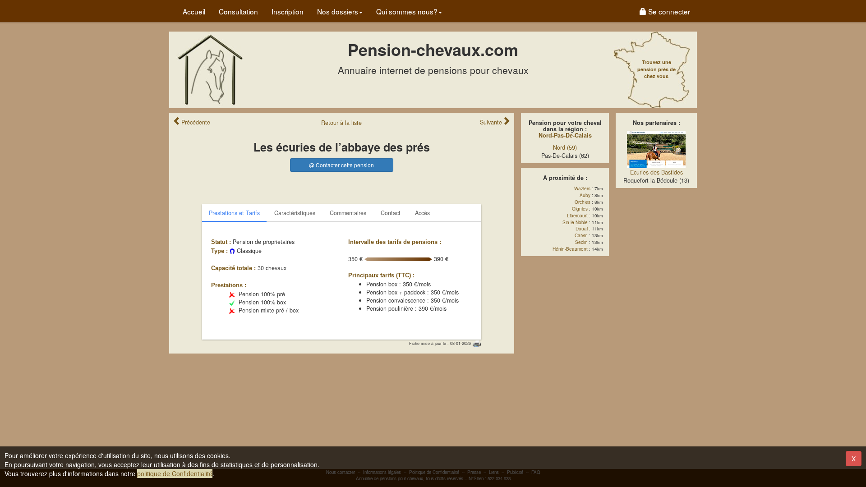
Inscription (288, 11)
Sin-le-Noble (575, 222)
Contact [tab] (391, 213)
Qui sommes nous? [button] (407, 11)
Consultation (238, 11)
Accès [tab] (422, 213)
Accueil (194, 11)
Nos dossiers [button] (337, 11)
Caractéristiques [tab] (294, 213)
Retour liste (341, 123)
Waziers (582, 188)
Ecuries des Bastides (656, 172)
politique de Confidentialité (174, 473)
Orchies (582, 202)
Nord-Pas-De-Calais (565, 135)
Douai (582, 228)
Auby (585, 195)
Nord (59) (565, 147)
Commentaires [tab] (348, 213)
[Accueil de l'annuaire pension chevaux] (210, 69)
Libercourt (577, 215)
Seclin (581, 242)
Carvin (581, 235)
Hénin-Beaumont (570, 249)
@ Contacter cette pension (341, 165)
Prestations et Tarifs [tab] (234, 213)
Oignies (580, 209)
